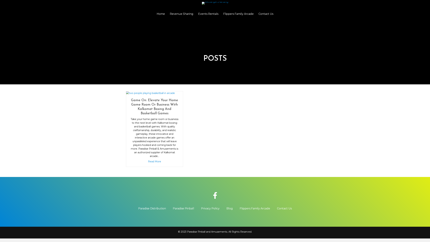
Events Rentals (208, 13)
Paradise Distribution (152, 208)
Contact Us (266, 13)
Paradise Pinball (183, 208)
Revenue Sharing (181, 13)
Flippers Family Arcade (238, 13)
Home (161, 13)
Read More (154, 161)
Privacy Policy (210, 208)
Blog (229, 208)
